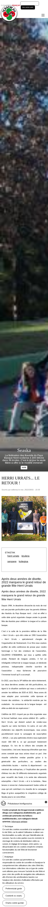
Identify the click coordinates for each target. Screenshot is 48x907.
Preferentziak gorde (14, 888)
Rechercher (27, 7)
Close (45, 802)
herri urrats (13, 556)
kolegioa (23, 561)
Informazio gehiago (19, 821)
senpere (12, 561)
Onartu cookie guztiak (15, 903)
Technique (9, 826)
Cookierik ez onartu (14, 896)
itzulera (25, 556)
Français (16, 5)
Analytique (8, 857)
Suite (24, 467)
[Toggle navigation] (43, 15)
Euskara (5, 5)
